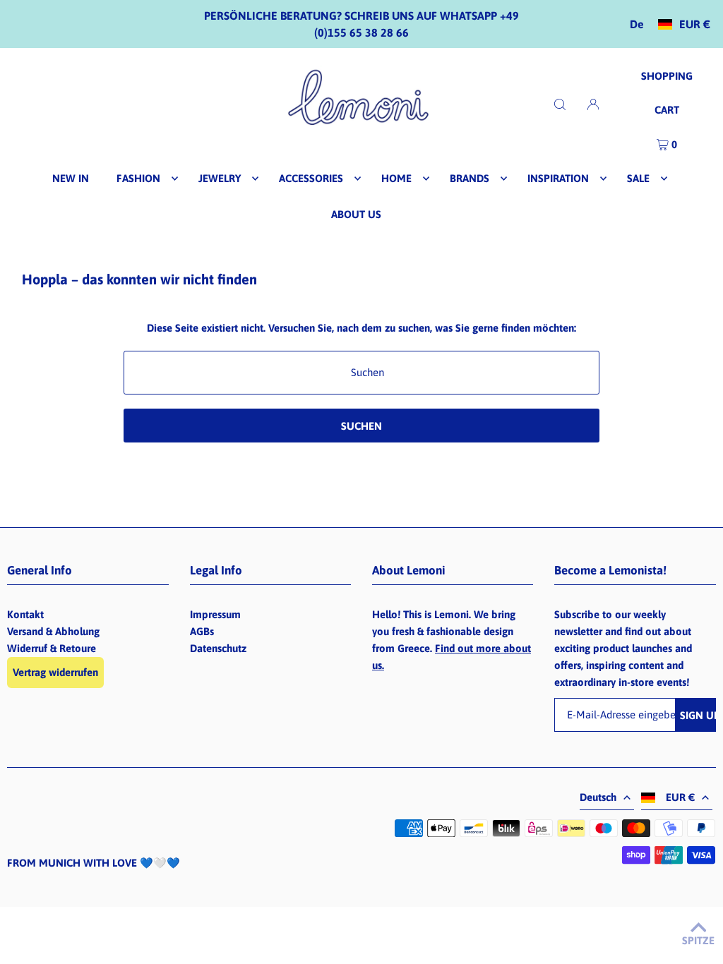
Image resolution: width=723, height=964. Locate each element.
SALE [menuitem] (638, 178)
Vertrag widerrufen (55, 672)
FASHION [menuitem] (138, 178)
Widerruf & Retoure (51, 648)
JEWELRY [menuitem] (219, 178)
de (637, 24)
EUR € (694, 24)
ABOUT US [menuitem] (356, 214)
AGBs (202, 631)
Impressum (215, 614)
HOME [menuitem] (396, 178)
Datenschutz (218, 648)
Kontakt (25, 614)
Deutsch (598, 797)
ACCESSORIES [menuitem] (311, 178)
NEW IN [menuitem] (70, 178)
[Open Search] (560, 103)
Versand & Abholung (53, 631)
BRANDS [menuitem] (469, 178)
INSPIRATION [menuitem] (558, 178)
